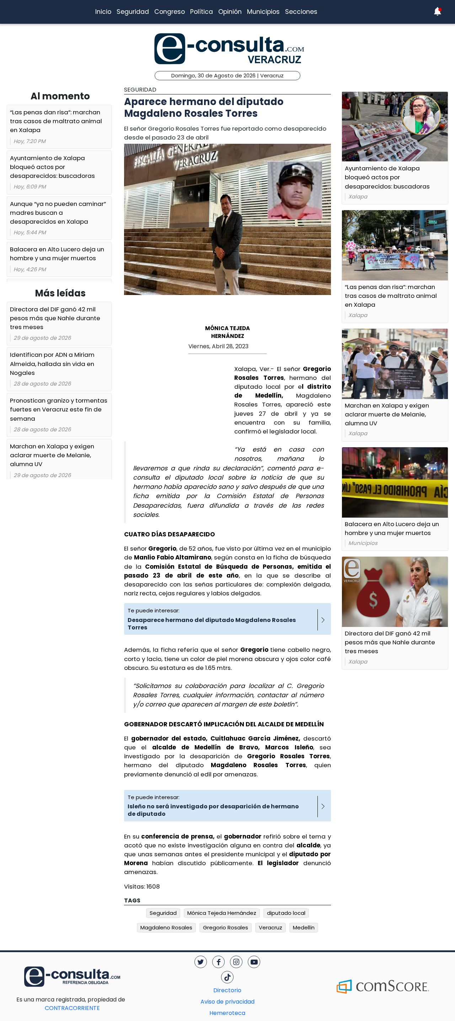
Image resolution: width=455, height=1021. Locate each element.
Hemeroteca (227, 1013)
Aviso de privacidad (227, 1002)
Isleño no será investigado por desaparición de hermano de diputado (213, 810)
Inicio (103, 11)
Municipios (263, 11)
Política (201, 11)
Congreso (169, 11)
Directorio (227, 990)
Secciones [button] (301, 11)
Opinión (230, 11)
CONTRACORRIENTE (86, 1003)
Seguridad (133, 11)
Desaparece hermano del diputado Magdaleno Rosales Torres (212, 624)
